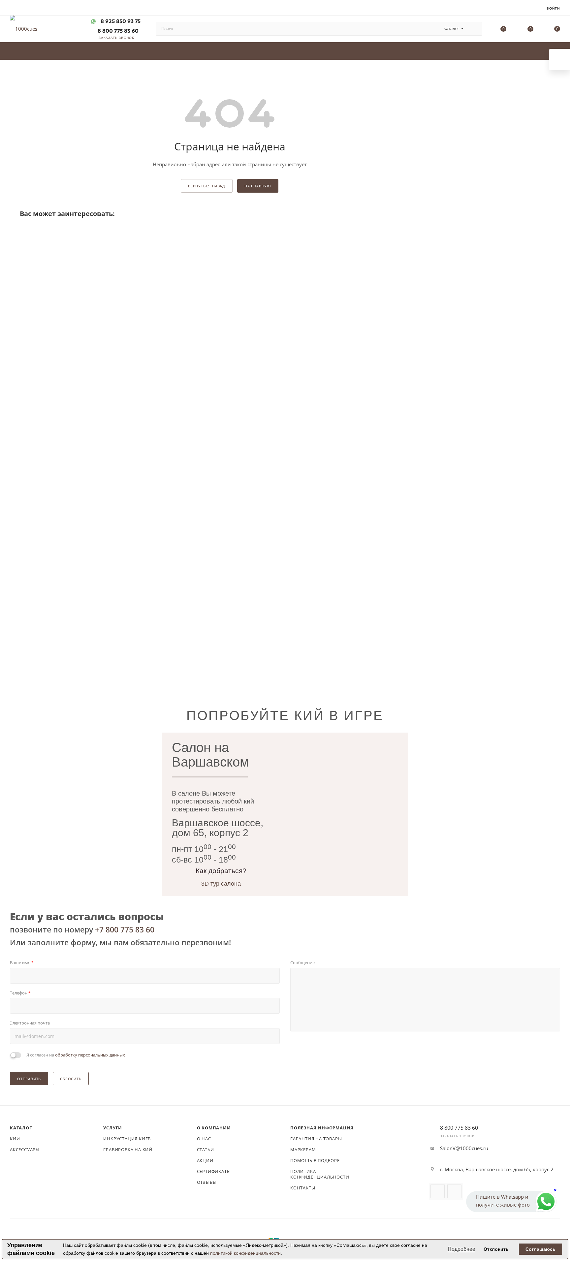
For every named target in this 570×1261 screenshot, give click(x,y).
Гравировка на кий (127, 1149)
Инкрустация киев (127, 1139)
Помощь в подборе (315, 1160)
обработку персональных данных (90, 1055)
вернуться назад (206, 185)
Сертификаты (214, 1171)
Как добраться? (221, 870)
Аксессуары (25, 1149)
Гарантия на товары (316, 1139)
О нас (204, 1139)
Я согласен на (75, 1055)
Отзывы (207, 1182)
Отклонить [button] (496, 1249)
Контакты (302, 1188)
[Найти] (474, 29)
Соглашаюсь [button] (540, 1249)
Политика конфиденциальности (319, 1174)
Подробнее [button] (461, 1249)
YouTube (437, 1191)
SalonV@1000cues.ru (464, 1148)
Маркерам (303, 1149)
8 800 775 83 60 (117, 30)
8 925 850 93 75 (121, 21)
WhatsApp (454, 1191)
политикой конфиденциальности (245, 1253)
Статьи (205, 1149)
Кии (15, 1139)
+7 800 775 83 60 (124, 929)
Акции (205, 1160)
